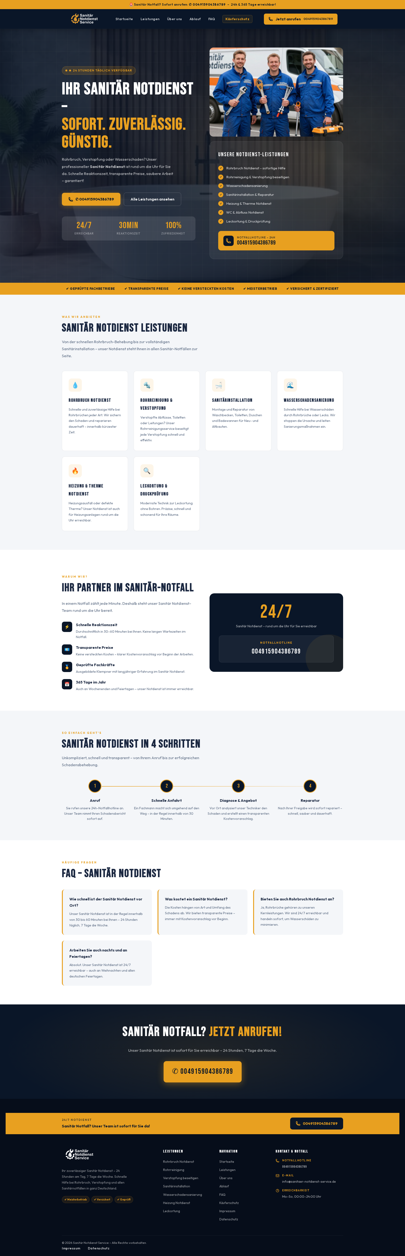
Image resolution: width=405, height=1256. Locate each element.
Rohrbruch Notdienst (178, 1161)
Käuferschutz (237, 19)
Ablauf (195, 19)
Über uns (174, 19)
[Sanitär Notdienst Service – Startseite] (86, 19)
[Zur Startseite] (107, 1156)
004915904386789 (256, 243)
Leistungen (150, 19)
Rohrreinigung (173, 1170)
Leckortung (171, 1211)
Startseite (124, 19)
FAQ (211, 19)
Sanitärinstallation (176, 1186)
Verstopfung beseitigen (180, 1178)
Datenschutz (228, 1219)
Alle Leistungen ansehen (152, 199)
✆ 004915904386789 (207, 4)
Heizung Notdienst (176, 1203)
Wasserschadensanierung (182, 1195)
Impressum (227, 1211)
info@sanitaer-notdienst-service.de (309, 1181)
